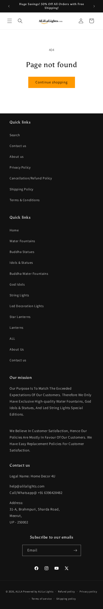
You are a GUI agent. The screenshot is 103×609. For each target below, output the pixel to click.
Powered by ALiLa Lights (38, 591)
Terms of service (42, 598)
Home (14, 230)
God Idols (17, 284)
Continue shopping (51, 82)
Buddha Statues (22, 252)
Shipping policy (66, 598)
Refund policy (66, 591)
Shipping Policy (21, 189)
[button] (9, 21)
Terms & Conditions (25, 200)
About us (17, 156)
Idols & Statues (21, 262)
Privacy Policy (20, 167)
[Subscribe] (75, 550)
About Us (17, 349)
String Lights (19, 295)
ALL (12, 338)
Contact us (18, 146)
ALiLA (19, 591)
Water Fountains (22, 241)
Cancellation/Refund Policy (31, 178)
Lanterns (16, 327)
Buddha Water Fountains (29, 273)
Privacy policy (88, 591)
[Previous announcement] (9, 6)
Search (15, 135)
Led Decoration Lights (27, 306)
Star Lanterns (20, 317)
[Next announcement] (94, 6)
